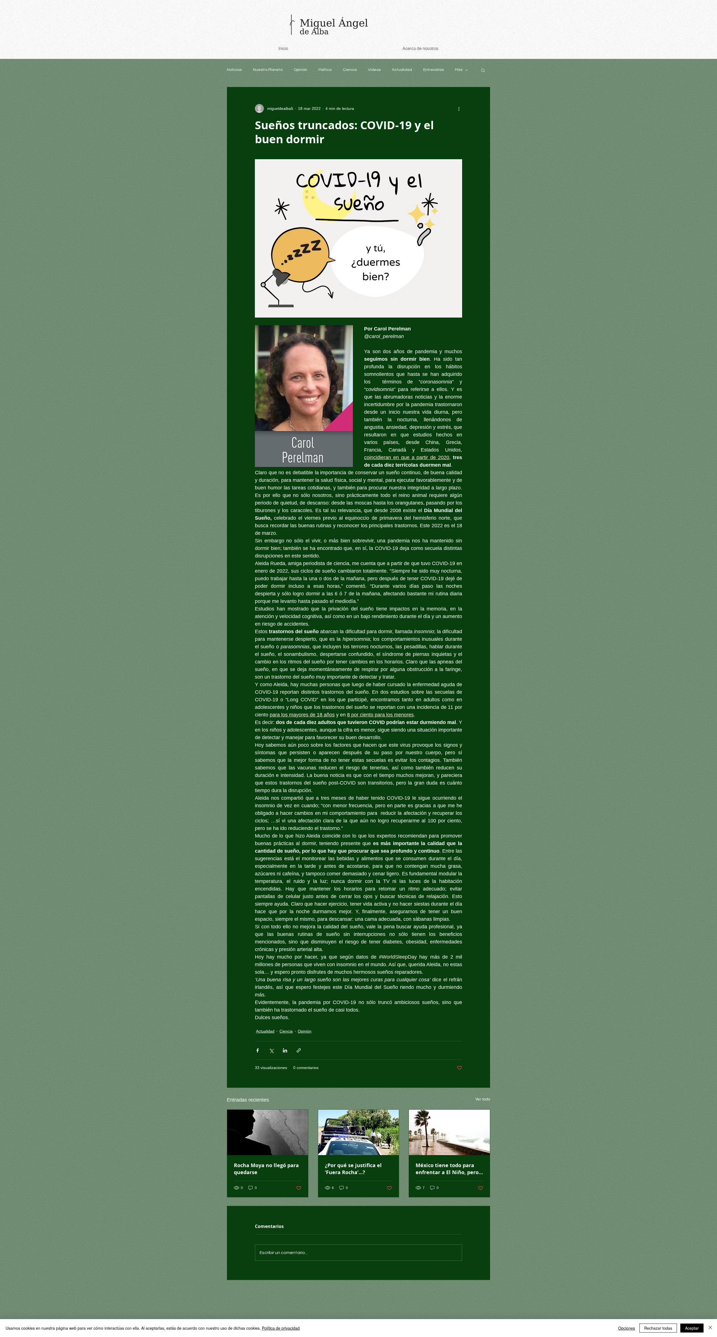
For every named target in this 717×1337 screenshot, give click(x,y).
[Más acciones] (458, 108)
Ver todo (482, 1099)
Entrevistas (433, 70)
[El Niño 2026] (449, 1132)
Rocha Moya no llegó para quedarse (266, 1169)
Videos (374, 70)
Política (325, 70)
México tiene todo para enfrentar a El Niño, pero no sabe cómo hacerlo (447, 1169)
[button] (483, 70)
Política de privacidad (281, 1328)
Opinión (300, 70)
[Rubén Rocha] (267, 1132)
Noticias (234, 70)
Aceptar (692, 1328)
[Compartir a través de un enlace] (298, 1050)
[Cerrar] (710, 1328)
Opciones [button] (626, 1328)
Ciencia (350, 70)
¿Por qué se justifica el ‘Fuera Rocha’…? (353, 1169)
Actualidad (402, 70)
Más (458, 70)
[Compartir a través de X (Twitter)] (271, 1050)
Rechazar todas (658, 1328)
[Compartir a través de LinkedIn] (285, 1050)
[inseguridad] (358, 1132)
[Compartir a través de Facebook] (257, 1050)
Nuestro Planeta (268, 70)
